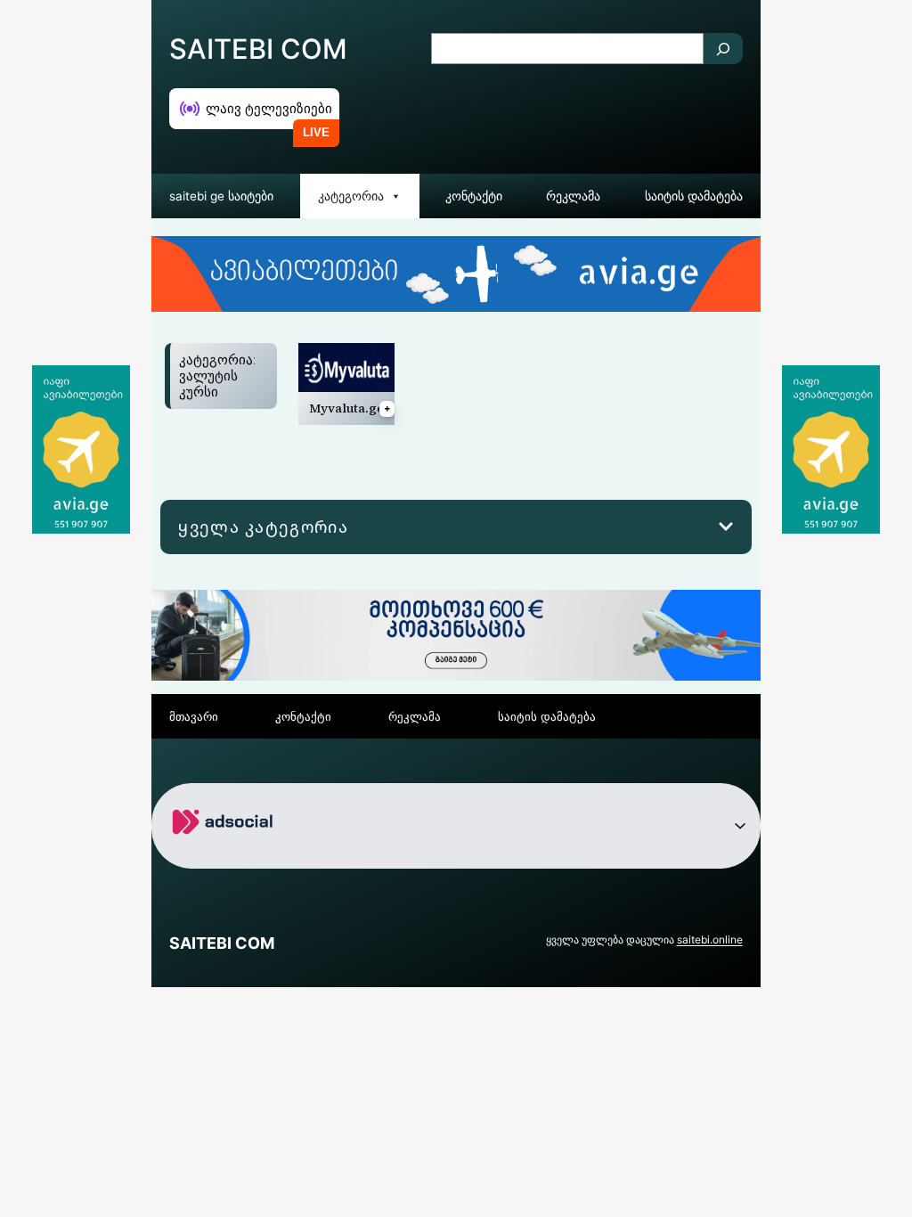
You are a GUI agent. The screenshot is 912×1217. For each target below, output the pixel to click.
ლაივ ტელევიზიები (269, 108)
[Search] (723, 48)
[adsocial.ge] (225, 854)
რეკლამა (573, 196)
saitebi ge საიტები (221, 196)
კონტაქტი (473, 196)
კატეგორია (351, 196)
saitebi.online (710, 939)
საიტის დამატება (694, 196)
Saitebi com (258, 48)
